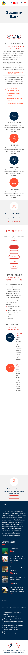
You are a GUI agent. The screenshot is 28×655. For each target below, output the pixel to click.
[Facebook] (10, 646)
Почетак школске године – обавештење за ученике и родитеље (17, 568)
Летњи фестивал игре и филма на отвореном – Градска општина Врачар (17, 589)
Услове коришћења (14, 535)
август (13, 563)
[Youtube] (17, 646)
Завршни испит (14, 548)
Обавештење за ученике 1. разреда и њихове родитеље (17, 579)
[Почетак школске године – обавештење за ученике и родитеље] (5, 569)
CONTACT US (14, 221)
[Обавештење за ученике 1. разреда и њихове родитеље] (5, 579)
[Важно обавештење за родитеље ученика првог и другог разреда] (5, 559)
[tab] (14, 247)
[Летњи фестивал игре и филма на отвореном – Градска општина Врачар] (5, 590)
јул (12, 593)
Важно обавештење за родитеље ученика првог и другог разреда (17, 558)
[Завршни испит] (5, 551)
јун (12, 551)
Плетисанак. (20, 652)
